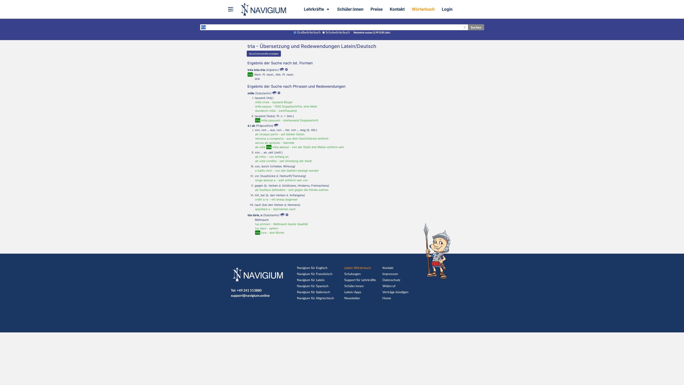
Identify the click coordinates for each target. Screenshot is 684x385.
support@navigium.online (250, 295)
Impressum (390, 274)
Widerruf (388, 286)
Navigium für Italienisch (313, 292)
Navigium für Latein (311, 280)
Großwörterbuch (309, 32)
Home (386, 298)
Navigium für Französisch (314, 274)
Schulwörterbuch (338, 32)
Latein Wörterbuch (357, 268)
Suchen (476, 27)
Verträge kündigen (395, 292)
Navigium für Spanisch (312, 286)
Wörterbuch (423, 9)
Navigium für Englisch (312, 268)
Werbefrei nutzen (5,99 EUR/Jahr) (371, 33)
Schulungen (352, 274)
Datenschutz (391, 280)
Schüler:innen (350, 9)
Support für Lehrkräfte (360, 280)
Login (447, 9)
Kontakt (397, 9)
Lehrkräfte (314, 9)
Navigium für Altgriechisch (315, 298)
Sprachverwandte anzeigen (264, 53)
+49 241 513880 (249, 290)
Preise (376, 9)
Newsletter (352, 298)
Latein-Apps (352, 292)
